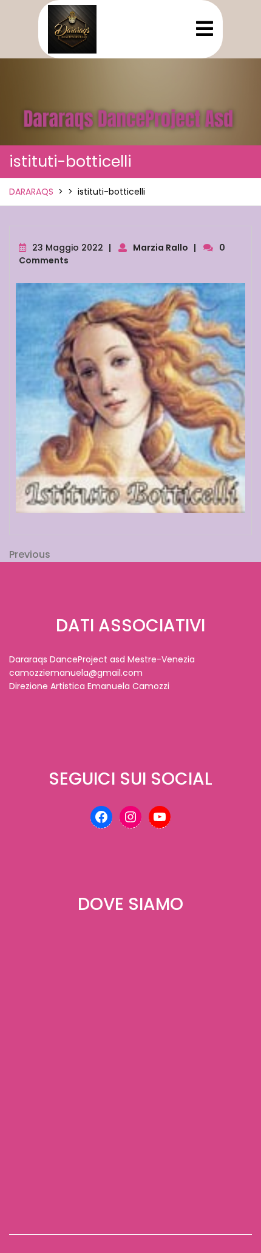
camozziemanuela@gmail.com (76, 673)
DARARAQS (31, 192)
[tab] (204, 28)
